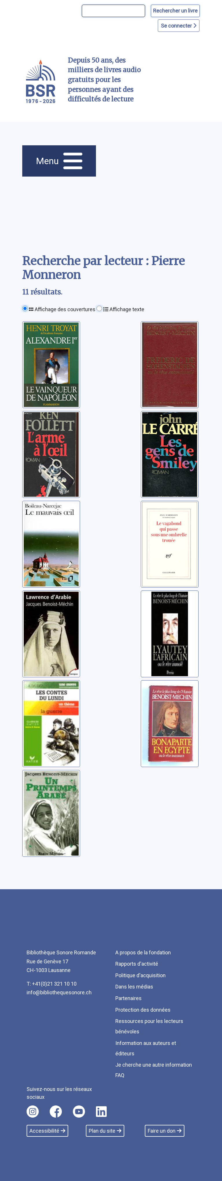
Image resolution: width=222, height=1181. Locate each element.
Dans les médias (134, 987)
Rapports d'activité (136, 964)
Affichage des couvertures (64, 309)
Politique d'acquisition (140, 975)
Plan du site (102, 1131)
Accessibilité (44, 1131)
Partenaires (128, 998)
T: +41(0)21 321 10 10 (52, 984)
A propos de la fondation (143, 952)
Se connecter (177, 26)
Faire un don (161, 1131)
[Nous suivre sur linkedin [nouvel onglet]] (101, 1111)
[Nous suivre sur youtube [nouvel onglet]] (79, 1111)
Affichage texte (126, 309)
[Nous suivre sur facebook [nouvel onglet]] (56, 1111)
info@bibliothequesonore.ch (59, 992)
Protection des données (143, 1010)
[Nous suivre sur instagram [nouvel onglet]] (33, 1111)
